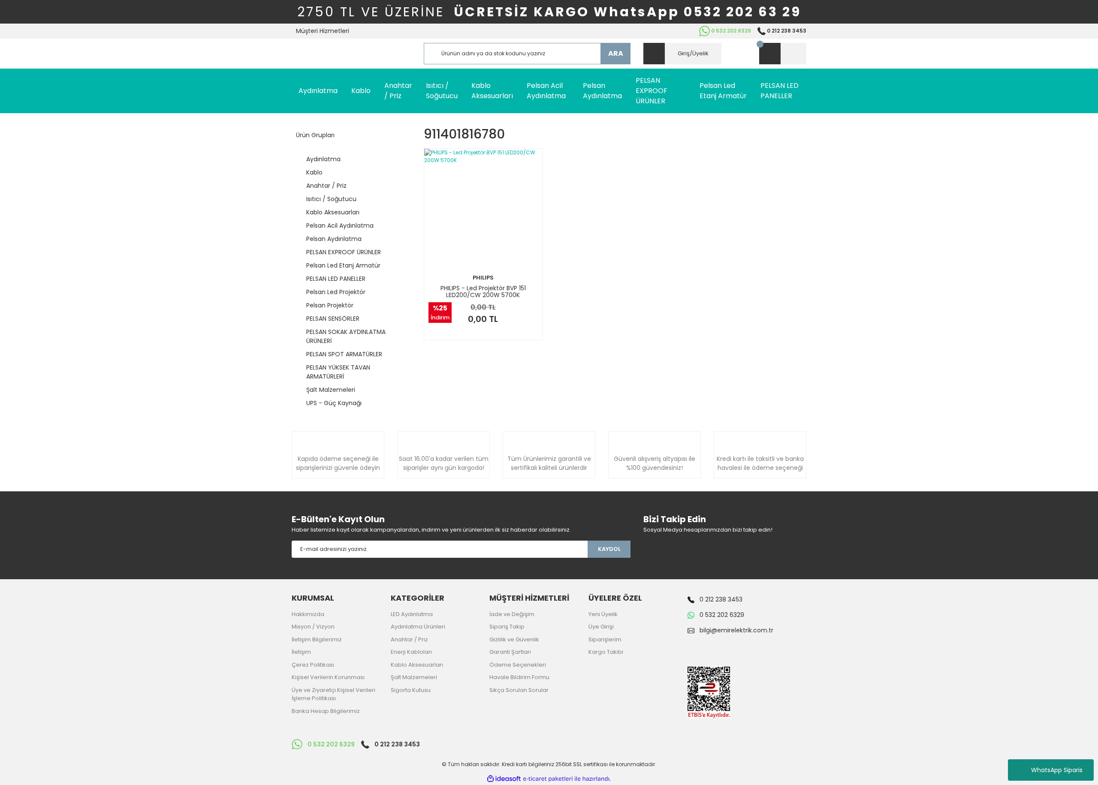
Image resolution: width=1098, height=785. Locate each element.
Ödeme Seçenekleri (517, 665)
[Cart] (782, 53)
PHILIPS (483, 278)
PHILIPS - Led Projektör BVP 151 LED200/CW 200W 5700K (483, 291)
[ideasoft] (504, 779)
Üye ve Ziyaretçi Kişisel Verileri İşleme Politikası (333, 694)
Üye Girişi (601, 627)
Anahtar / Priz (409, 639)
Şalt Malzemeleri (414, 677)
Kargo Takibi (605, 652)
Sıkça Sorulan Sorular (519, 690)
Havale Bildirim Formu (519, 677)
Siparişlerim (604, 639)
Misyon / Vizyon (313, 627)
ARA (615, 53)
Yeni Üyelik (603, 614)
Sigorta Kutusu (411, 690)
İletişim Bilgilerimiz (317, 639)
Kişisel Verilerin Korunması (328, 677)
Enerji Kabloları (411, 652)
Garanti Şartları (510, 652)
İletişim (301, 652)
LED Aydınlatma (412, 614)
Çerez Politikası (313, 665)
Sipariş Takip (507, 627)
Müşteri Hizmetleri (322, 31)
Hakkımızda (308, 614)
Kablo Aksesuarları (417, 665)
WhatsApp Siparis (1057, 770)
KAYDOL (609, 549)
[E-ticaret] (548, 779)
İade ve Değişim (511, 614)
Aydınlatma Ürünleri (418, 627)
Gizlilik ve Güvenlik (514, 639)
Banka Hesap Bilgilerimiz (326, 711)
